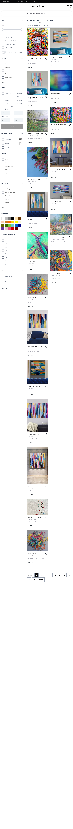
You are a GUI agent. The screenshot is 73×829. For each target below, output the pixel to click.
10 (34, 579)
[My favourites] (68, 6)
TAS (6, 250)
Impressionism (9, 166)
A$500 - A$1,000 (10, 44)
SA (5, 261)
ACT (6, 247)
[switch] (4, 52)
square (7, 147)
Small (6, 103)
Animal (7, 202)
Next (41, 579)
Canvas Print (8, 67)
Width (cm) (4, 109)
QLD (6, 254)
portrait (7, 143)
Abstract (7, 159)
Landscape (8, 189)
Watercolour (8, 74)
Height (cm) (4, 116)
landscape (8, 139)
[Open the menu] (2, 6)
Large (6, 97)
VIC (6, 240)
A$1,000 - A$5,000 (10, 40)
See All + (4, 82)
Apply (12, 126)
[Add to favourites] (46, 59)
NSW (6, 243)
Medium (7, 100)
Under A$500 (8, 47)
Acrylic (7, 63)
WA (6, 257)
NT (6, 264)
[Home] (37, 6)
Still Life (7, 199)
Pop (6, 173)
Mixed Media (8, 77)
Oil (5, 70)
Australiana (8, 169)
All (5, 34)
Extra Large (8, 93)
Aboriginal (7, 162)
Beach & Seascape (10, 192)
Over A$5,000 (9, 37)
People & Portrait (9, 196)
